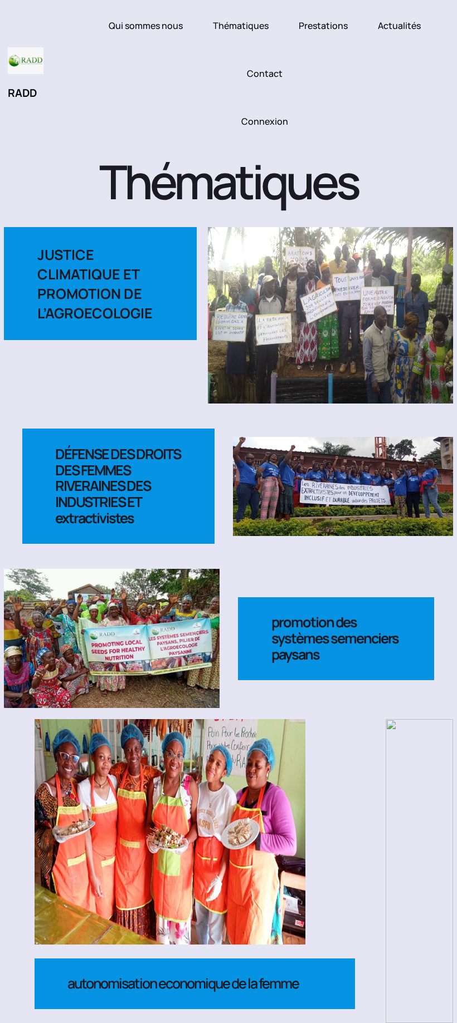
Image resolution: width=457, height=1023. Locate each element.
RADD (22, 92)
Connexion (264, 121)
